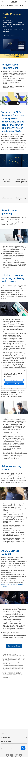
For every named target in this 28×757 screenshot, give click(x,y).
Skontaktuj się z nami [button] (6, 748)
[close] (24, 370)
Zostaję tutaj (14, 380)
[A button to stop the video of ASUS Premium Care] (2, 102)
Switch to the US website (14, 384)
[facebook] (11, 755)
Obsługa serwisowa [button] (6, 741)
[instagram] (20, 755)
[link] (14, 2)
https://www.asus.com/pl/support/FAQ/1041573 (13, 655)
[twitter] (16, 755)
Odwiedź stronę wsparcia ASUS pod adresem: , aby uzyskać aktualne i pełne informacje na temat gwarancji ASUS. (13, 667)
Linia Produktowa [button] (5, 737)
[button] (2, 2)
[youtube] (7, 755)
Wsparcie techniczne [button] (6, 744)
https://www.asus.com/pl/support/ (10, 667)
